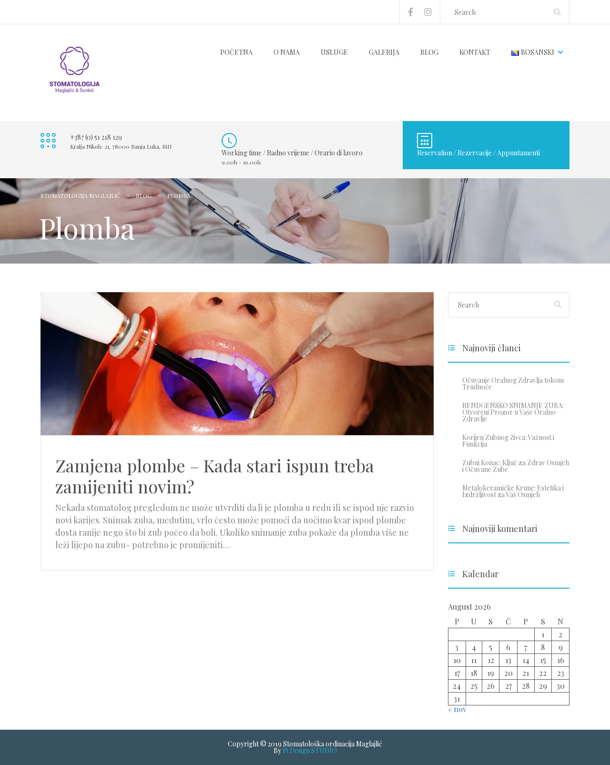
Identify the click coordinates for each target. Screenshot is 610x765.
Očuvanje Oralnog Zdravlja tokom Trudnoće (513, 383)
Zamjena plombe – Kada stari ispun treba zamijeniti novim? (214, 476)
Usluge (334, 52)
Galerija (384, 52)
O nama (287, 52)
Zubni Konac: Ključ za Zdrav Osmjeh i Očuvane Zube (515, 466)
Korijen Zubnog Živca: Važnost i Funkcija (508, 441)
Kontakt (474, 52)
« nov (457, 709)
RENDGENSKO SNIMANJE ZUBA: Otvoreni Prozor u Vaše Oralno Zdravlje (513, 412)
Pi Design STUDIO (310, 750)
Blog (429, 52)
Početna (236, 52)
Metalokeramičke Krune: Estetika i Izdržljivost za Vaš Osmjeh (513, 491)
